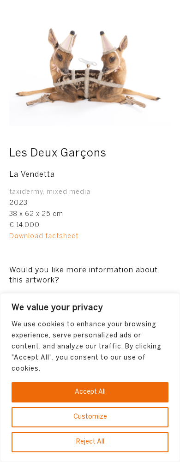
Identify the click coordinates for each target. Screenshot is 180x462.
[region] (90, 377)
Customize (90, 417)
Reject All (90, 442)
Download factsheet (43, 237)
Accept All (90, 392)
